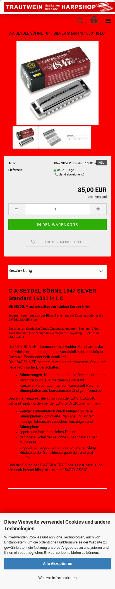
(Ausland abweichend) (69, 174)
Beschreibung (20, 270)
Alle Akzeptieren (57, 563)
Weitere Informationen (57, 578)
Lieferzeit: (15, 170)
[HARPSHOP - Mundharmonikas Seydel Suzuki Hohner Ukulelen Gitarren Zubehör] (57, 7)
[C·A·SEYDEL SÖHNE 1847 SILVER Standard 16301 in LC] (57, 83)
